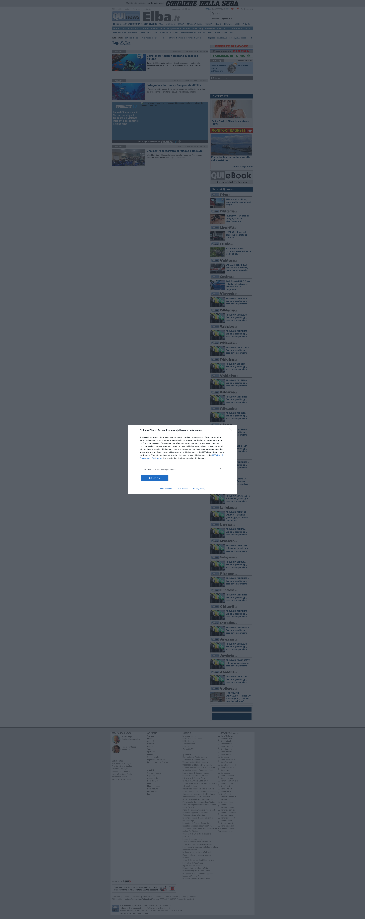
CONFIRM (155, 478)
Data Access (182, 488)
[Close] (232, 430)
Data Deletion (166, 488)
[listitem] (182, 469)
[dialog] (182, 459)
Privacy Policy (198, 488)
